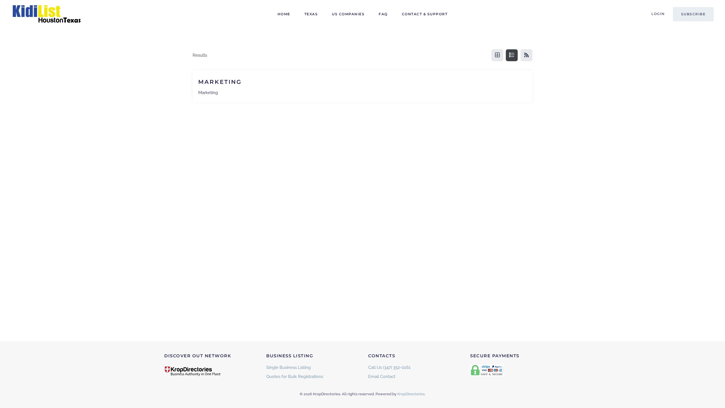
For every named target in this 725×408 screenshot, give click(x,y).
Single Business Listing (288, 367)
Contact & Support (425, 14)
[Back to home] (46, 14)
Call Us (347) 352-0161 (389, 367)
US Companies (348, 14)
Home (284, 14)
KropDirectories (411, 394)
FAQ (383, 14)
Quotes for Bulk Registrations (294, 376)
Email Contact (381, 376)
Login (658, 14)
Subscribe (693, 14)
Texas (311, 14)
